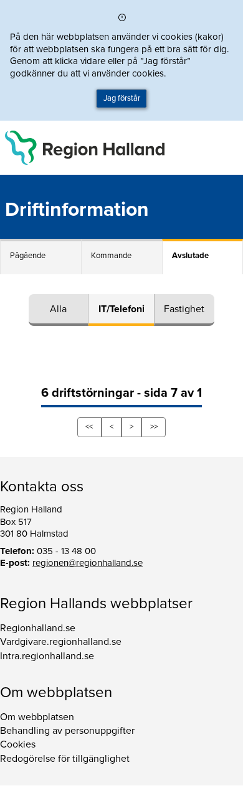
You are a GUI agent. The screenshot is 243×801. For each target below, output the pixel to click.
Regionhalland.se (37, 628)
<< (89, 427)
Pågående (27, 256)
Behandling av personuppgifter (67, 731)
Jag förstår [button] (121, 98)
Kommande (111, 256)
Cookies (18, 744)
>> (154, 427)
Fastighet (184, 309)
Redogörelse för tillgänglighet (65, 758)
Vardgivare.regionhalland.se (61, 642)
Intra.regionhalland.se (47, 656)
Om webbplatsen (37, 717)
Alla (58, 309)
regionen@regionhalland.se (87, 562)
